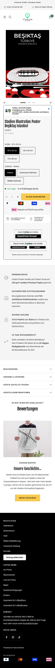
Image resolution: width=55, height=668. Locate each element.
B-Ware (6, 595)
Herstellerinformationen (16, 393)
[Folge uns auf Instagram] (13, 637)
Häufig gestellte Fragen (16, 385)
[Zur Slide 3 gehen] (33, 102)
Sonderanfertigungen (12, 590)
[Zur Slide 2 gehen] (29, 102)
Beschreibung (10, 369)
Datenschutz (9, 531)
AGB (5, 536)
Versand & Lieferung (13, 377)
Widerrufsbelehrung (12, 541)
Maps (5, 585)
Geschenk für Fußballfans (14, 600)
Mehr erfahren (27, 498)
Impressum (8, 525)
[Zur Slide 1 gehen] (23, 102)
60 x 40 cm (28, 150)
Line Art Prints (9, 580)
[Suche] (10, 17)
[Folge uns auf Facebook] (6, 637)
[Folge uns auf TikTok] (19, 637)
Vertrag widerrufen (14, 557)
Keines (10, 172)
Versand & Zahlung (11, 546)
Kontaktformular (30, 623)
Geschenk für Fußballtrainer (15, 605)
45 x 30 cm (12, 150)
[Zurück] (4, 103)
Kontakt (6, 551)
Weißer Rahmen (14, 181)
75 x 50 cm (12, 159)
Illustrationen (9, 575)
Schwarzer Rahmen (28, 172)
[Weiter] (50, 103)
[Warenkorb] (50, 17)
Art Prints (7, 570)
